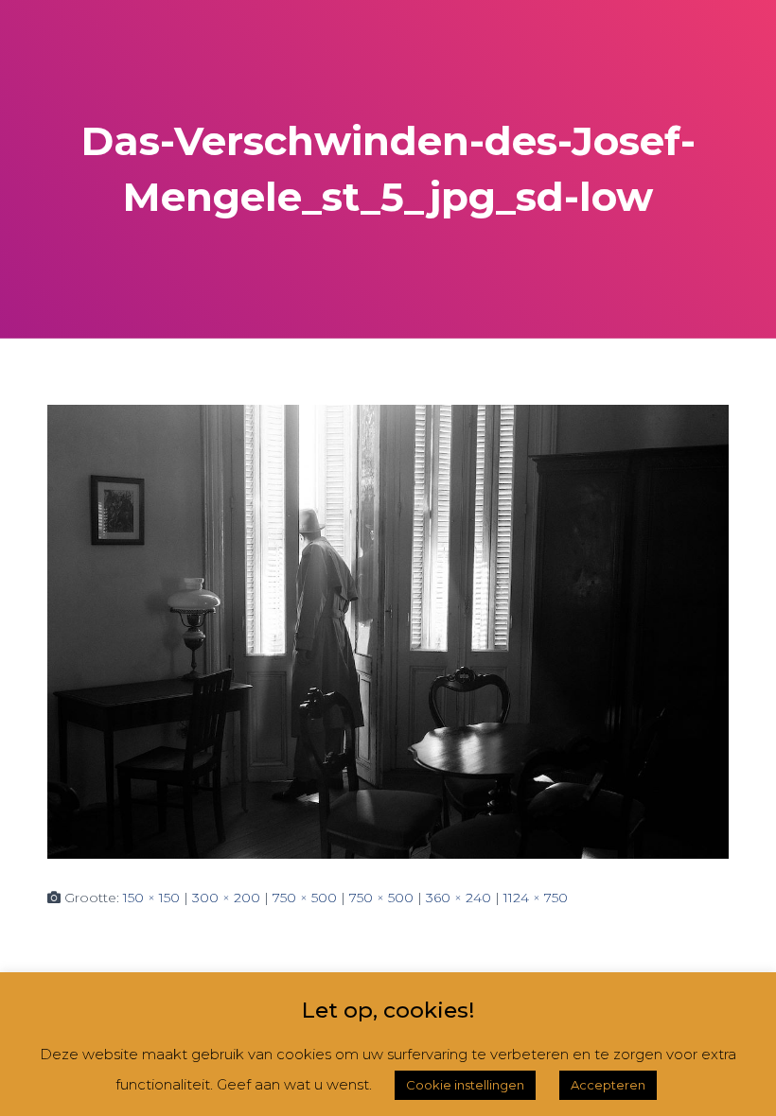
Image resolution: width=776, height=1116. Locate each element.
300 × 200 (226, 897)
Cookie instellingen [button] (465, 1084)
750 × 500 (305, 897)
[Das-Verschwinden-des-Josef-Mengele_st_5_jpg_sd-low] (388, 629)
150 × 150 (151, 897)
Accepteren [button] (608, 1084)
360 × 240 (458, 897)
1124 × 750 (535, 897)
